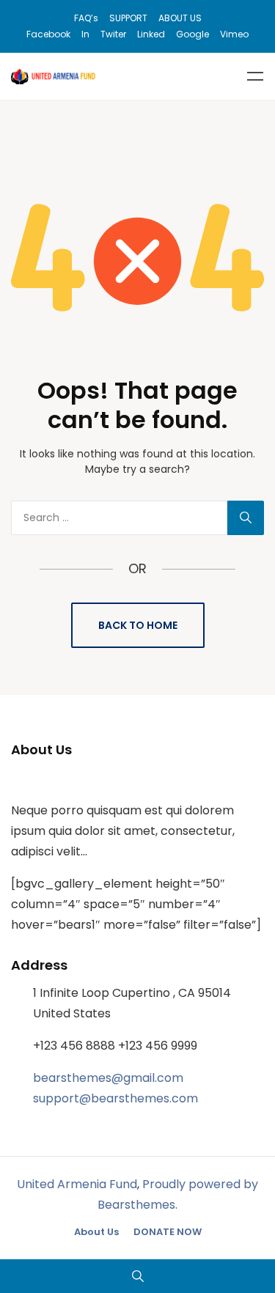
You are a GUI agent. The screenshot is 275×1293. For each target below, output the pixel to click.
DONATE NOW (167, 1232)
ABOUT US (180, 18)
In (85, 34)
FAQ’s (86, 18)
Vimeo (234, 34)
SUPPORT (128, 18)
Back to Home (137, 625)
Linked (151, 34)
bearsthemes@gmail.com (108, 1077)
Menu (255, 76)
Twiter (113, 34)
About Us (96, 1232)
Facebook (48, 34)
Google (192, 34)
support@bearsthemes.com (115, 1098)
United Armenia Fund (77, 1184)
